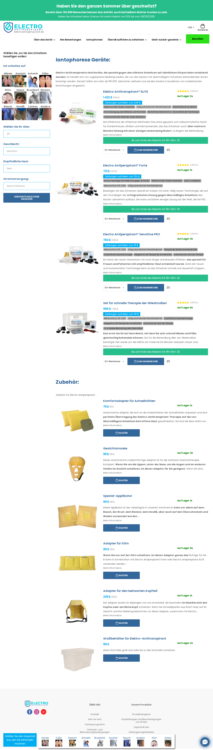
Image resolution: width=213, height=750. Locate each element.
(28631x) (194, 91)
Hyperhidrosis (141, 727)
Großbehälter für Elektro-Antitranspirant (134, 638)
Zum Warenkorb (147, 150)
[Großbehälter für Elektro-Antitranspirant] (77, 659)
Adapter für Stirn (116, 543)
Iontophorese (94, 39)
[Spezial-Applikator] (77, 516)
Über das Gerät (43, 39)
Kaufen (123, 433)
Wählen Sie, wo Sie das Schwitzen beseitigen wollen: (25, 54)
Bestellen (197, 38)
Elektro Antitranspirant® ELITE (125, 91)
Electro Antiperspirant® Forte (125, 165)
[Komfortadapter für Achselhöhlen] (77, 421)
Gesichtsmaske (115, 448)
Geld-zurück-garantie (165, 39)
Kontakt (95, 714)
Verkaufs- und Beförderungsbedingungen (95, 731)
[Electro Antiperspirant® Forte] (77, 186)
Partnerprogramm (95, 724)
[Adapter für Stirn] (77, 564)
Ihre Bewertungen (70, 39)
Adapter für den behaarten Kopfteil (130, 591)
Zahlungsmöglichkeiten (141, 732)
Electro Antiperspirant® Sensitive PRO (131, 234)
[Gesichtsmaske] (77, 469)
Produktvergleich (141, 714)
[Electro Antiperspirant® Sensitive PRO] (77, 254)
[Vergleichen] (168, 150)
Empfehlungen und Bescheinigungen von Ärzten (141, 721)
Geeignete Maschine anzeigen (26, 198)
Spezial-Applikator (117, 496)
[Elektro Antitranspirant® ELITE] (77, 112)
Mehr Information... (113, 134)
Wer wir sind (94, 719)
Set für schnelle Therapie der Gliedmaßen (135, 303)
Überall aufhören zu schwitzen (126, 39)
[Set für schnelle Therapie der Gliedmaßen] (77, 323)
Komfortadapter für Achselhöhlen (129, 401)
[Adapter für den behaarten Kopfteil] (77, 611)
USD (190, 27)
